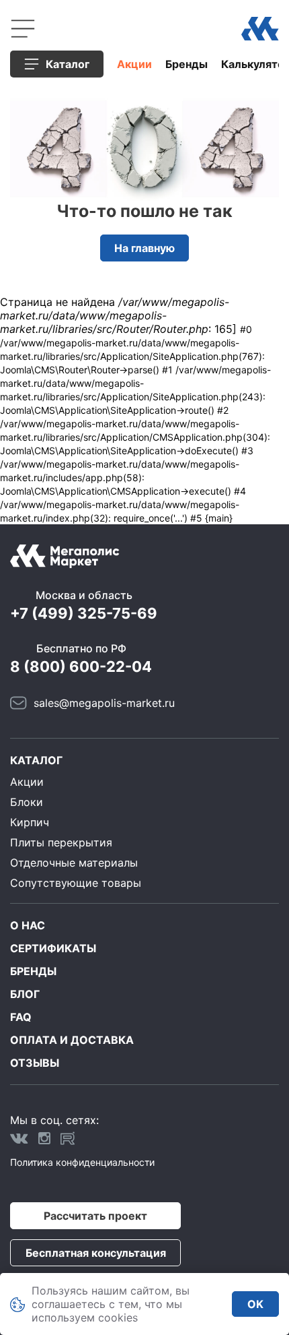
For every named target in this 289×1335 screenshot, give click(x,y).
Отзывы (34, 1062)
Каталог (36, 760)
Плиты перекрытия (61, 842)
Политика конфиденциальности (82, 1162)
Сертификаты (53, 948)
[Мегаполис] (260, 28)
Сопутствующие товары (75, 883)
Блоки (26, 802)
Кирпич (29, 822)
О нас (27, 925)
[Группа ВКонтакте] (19, 1138)
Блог (25, 994)
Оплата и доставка (72, 1040)
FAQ (21, 1017)
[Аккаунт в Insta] (44, 1138)
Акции (134, 64)
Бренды (186, 64)
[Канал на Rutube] (67, 1138)
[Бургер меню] (23, 29)
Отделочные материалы (74, 862)
